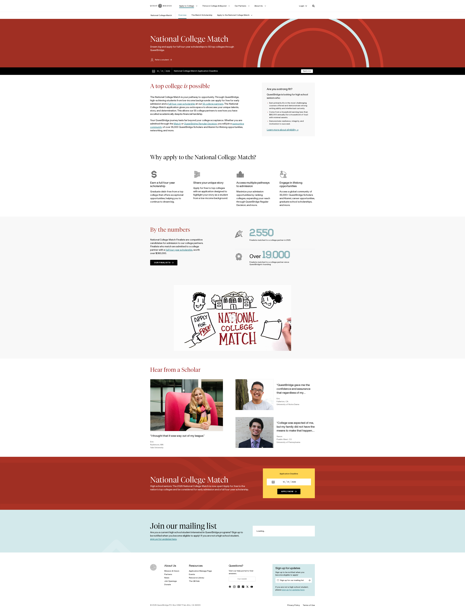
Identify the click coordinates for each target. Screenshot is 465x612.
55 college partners (212, 104)
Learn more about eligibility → (282, 130)
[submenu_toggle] (196, 5)
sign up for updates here (163, 539)
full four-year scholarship (181, 104)
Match (177, 124)
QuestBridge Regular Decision (200, 124)
